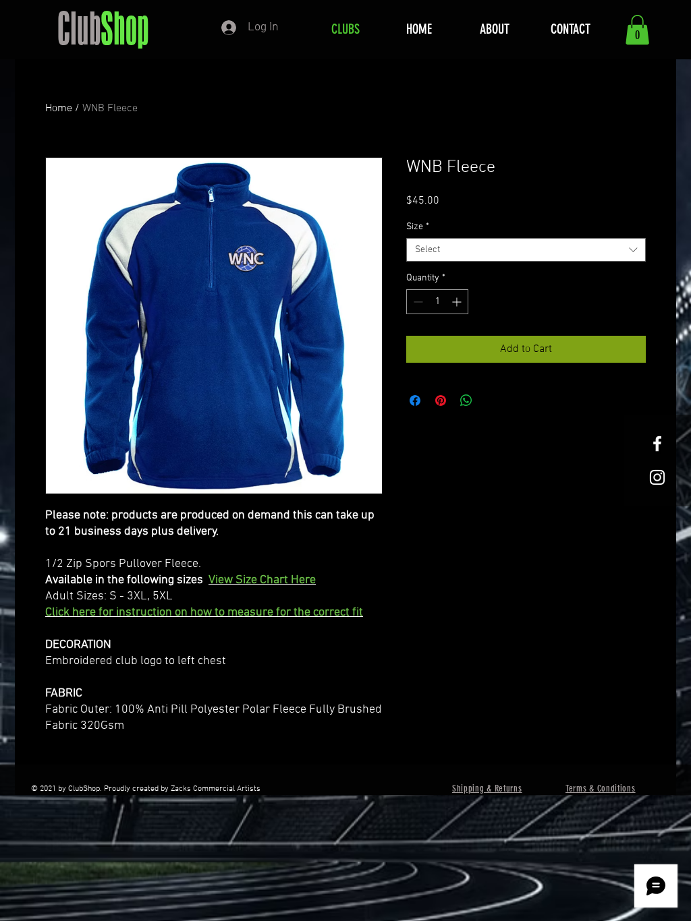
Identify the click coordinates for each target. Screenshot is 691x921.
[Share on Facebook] (415, 400)
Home (58, 108)
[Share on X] (492, 400)
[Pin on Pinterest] (441, 400)
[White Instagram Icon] (657, 477)
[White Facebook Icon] (657, 444)
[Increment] (457, 302)
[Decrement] (416, 302)
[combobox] (526, 250)
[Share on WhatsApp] (466, 400)
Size (417, 227)
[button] (637, 29)
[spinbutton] (437, 302)
